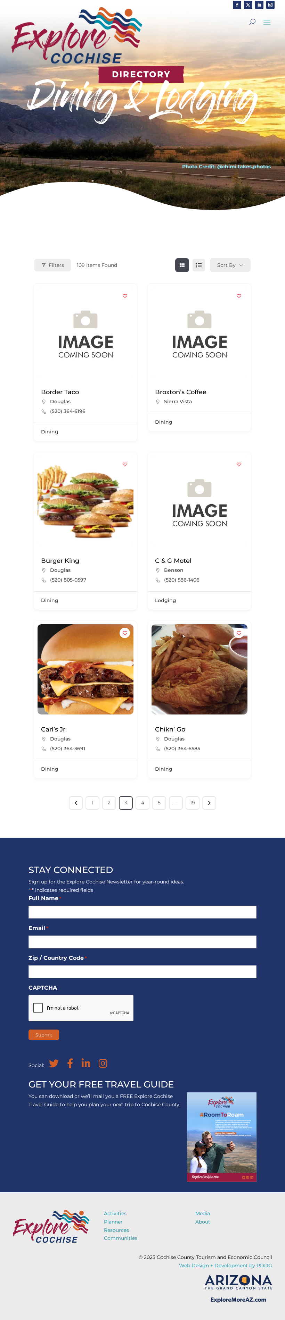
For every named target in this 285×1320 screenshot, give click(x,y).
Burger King (60, 561)
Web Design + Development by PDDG (225, 1265)
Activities (115, 1213)
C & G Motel (173, 561)
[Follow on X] (248, 5)
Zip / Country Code (57, 958)
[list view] (199, 265)
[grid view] (182, 265)
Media (202, 1213)
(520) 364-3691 (67, 748)
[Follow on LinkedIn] (259, 5)
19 (192, 802)
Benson (174, 570)
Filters (56, 265)
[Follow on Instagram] (270, 5)
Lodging (165, 600)
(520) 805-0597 (68, 580)
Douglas (60, 401)
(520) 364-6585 (182, 748)
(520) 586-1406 (182, 580)
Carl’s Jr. (54, 729)
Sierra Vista (178, 401)
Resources (116, 1230)
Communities (120, 1238)
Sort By (226, 265)
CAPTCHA (42, 987)
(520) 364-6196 (68, 411)
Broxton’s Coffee (180, 392)
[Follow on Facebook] (237, 5)
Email (38, 928)
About (202, 1222)
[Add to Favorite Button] (125, 295)
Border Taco (60, 392)
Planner (113, 1222)
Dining (49, 432)
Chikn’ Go (170, 729)
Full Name (45, 898)
